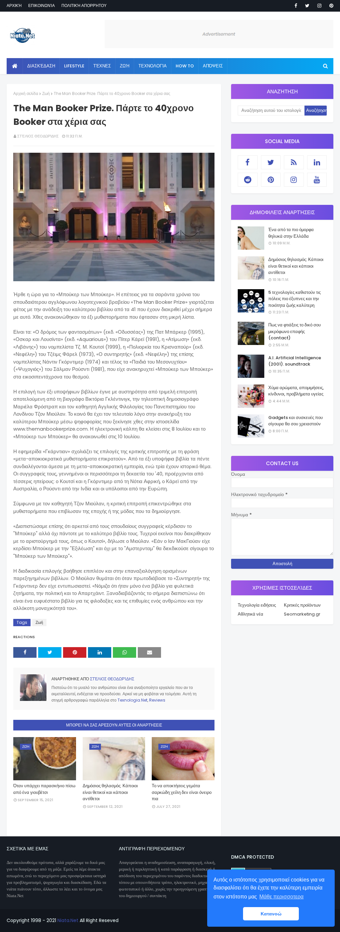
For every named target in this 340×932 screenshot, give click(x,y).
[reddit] (248, 180)
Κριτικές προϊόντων (302, 605)
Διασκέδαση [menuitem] (41, 66)
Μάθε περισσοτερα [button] (281, 896)
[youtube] (317, 180)
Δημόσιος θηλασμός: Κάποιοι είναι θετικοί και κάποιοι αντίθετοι (110, 792)
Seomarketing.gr (302, 614)
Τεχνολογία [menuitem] (152, 66)
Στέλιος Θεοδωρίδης (38, 136)
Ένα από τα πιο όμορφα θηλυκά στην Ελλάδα (291, 232)
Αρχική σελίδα (25, 93)
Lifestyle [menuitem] (74, 66)
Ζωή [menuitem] (124, 66)
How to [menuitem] (185, 66)
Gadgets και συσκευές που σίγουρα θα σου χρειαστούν (295, 420)
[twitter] (307, 5)
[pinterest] (330, 5)
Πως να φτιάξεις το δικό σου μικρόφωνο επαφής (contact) (294, 331)
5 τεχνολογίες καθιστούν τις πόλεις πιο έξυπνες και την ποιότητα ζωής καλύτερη (294, 298)
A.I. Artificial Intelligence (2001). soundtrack (294, 361)
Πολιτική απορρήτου (84, 5)
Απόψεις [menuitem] (213, 66)
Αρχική (14, 5)
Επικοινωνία (41, 5)
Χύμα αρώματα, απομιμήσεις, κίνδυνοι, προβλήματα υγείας (296, 390)
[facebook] (295, 5)
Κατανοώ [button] (271, 913)
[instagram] (319, 5)
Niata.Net (67, 920)
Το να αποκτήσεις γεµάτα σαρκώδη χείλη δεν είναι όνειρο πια (182, 792)
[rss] (294, 162)
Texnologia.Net (132, 700)
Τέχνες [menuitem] (102, 66)
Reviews (157, 700)
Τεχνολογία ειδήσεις (257, 605)
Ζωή (46, 93)
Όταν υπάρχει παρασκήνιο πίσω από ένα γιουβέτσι (44, 789)
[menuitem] (15, 66)
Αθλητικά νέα (250, 614)
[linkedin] (317, 162)
